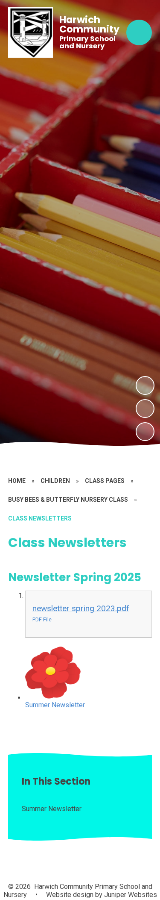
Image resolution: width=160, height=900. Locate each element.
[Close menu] (139, 32)
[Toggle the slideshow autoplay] (145, 431)
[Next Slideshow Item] (145, 385)
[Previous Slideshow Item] (145, 408)
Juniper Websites (129, 895)
